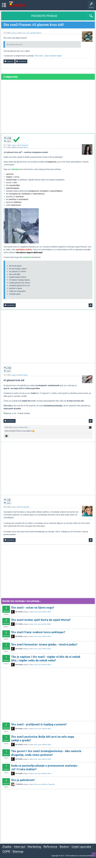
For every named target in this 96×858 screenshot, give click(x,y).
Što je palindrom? (23, 780)
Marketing (34, 846)
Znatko (6, 846)
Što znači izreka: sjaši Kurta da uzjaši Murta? (40, 620)
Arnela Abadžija (24, 507)
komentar (16, 427)
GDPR (6, 851)
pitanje (13, 33)
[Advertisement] (48, 106)
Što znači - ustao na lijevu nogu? (48, 56)
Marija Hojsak (23, 375)
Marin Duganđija (49, 784)
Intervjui (19, 846)
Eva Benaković (23, 145)
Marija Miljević (36, 33)
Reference (50, 846)
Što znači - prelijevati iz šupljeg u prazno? (39, 724)
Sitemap (18, 851)
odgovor (14, 145)
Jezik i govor (26, 33)
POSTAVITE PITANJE (44, 15)
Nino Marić (24, 427)
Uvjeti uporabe (81, 846)
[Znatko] (16, 4)
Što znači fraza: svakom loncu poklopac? (38, 632)
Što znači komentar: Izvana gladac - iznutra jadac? (44, 644)
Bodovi (64, 846)
